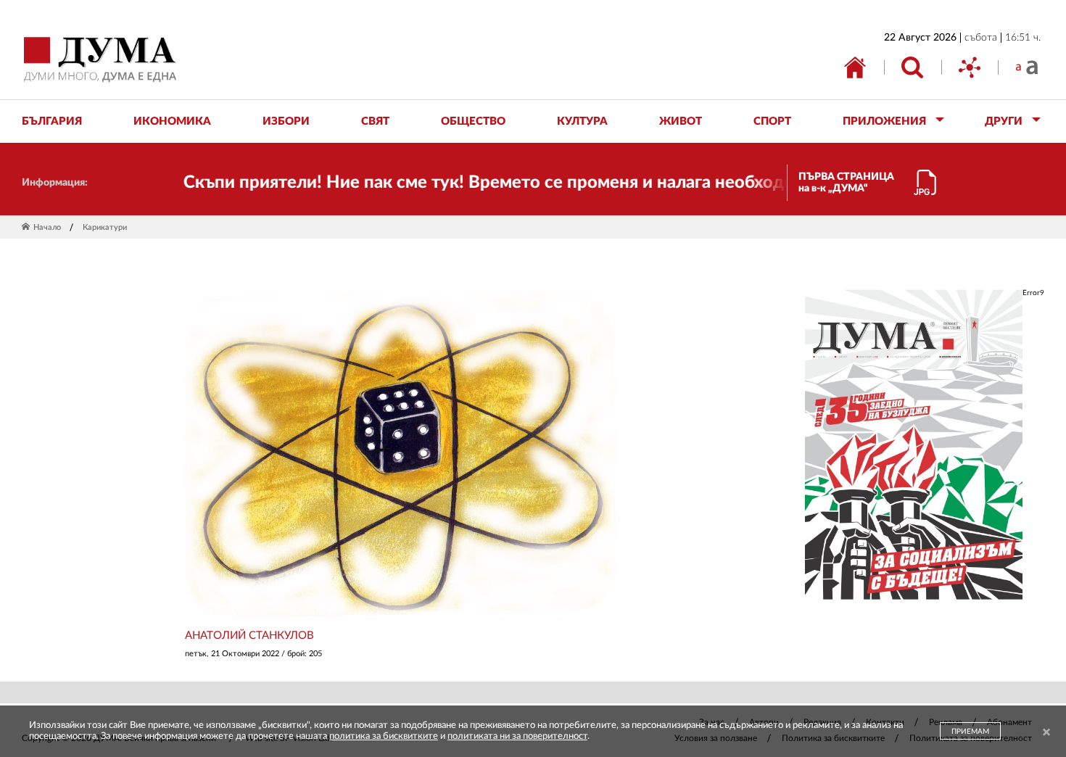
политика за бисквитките (383, 736)
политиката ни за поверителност (517, 736)
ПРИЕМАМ (970, 731)
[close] (1046, 733)
